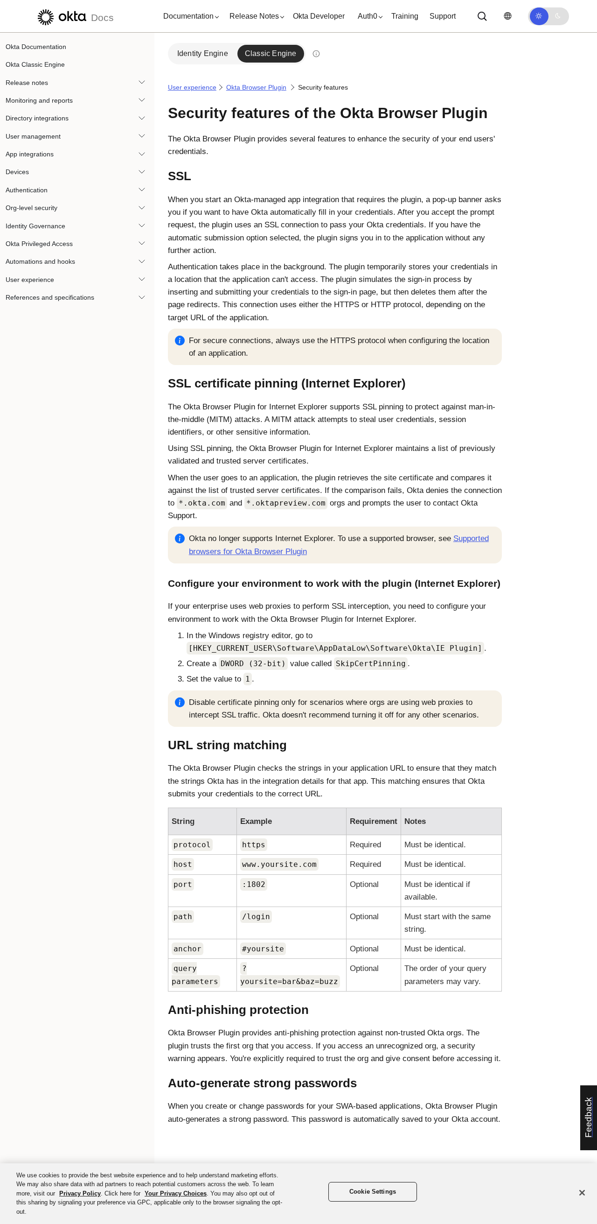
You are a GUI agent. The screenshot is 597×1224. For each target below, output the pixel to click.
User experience (30, 279)
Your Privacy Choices (176, 1193)
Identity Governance (35, 226)
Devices (17, 172)
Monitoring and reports (39, 100)
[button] (189, 16)
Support (443, 16)
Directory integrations (37, 118)
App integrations (30, 154)
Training (404, 16)
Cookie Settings (372, 1192)
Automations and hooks (40, 262)
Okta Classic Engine (35, 64)
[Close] (582, 1192)
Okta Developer (319, 16)
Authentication (27, 190)
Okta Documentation (36, 46)
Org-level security (31, 208)
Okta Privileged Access (39, 243)
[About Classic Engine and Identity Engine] (316, 53)
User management (33, 136)
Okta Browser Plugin (256, 87)
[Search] (482, 16)
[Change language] (507, 16)
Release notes (27, 82)
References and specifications (50, 297)
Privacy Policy (80, 1193)
